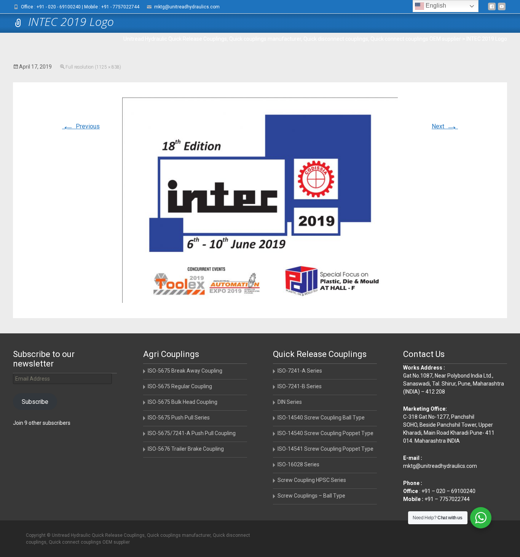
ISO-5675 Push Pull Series (179, 418)
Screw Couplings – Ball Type (311, 496)
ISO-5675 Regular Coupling (180, 386)
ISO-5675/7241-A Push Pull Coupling (192, 433)
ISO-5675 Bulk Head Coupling (182, 402)
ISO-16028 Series (298, 464)
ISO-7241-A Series (300, 371)
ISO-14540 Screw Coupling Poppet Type (325, 433)
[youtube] (502, 9)
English (435, 5)
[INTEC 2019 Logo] (260, 199)
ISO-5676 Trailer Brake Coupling (186, 449)
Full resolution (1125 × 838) (93, 67)
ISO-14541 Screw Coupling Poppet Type (325, 449)
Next (445, 126)
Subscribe (35, 401)
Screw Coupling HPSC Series (312, 480)
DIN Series (290, 402)
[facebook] (492, 9)
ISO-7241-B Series (300, 386)
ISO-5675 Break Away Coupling (185, 371)
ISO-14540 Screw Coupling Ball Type (321, 418)
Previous (81, 126)
